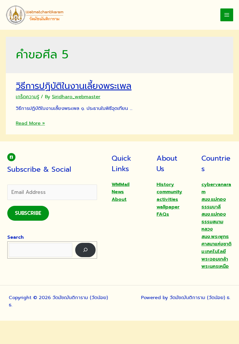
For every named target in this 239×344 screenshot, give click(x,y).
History (165, 184)
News (118, 191)
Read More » (30, 123)
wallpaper (168, 206)
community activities (169, 195)
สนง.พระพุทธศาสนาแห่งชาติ (216, 240)
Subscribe (28, 213)
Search (15, 237)
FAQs (163, 214)
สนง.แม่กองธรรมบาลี (213, 203)
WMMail (120, 184)
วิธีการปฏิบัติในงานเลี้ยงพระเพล (73, 86)
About (119, 199)
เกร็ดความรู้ (27, 96)
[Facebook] (11, 157)
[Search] (85, 250)
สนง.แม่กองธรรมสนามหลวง (213, 222)
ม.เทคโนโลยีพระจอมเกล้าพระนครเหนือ (215, 259)
